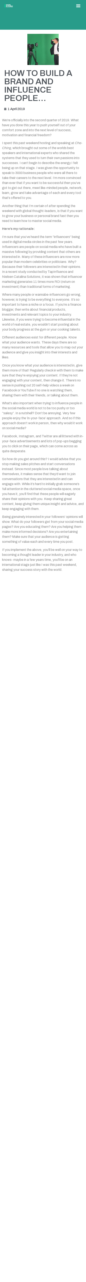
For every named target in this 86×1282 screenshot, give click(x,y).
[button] (78, 5)
